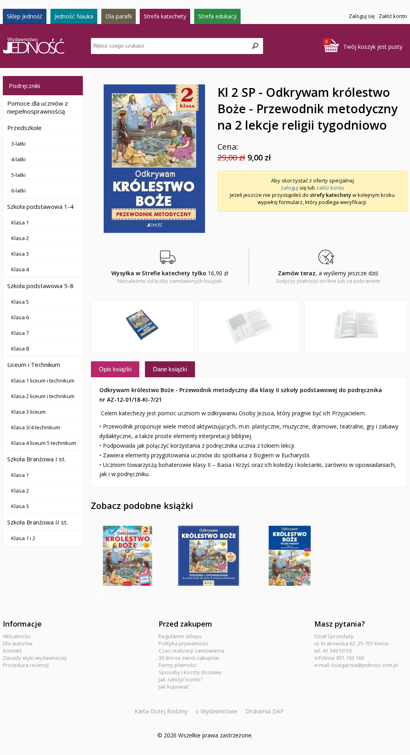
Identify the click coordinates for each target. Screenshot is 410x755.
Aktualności (16, 636)
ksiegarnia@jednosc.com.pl (365, 665)
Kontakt (12, 650)
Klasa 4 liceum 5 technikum (43, 443)
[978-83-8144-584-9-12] (142, 326)
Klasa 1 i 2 (23, 538)
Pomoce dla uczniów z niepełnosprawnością (37, 107)
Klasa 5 (20, 301)
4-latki (18, 159)
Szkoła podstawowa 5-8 (40, 286)
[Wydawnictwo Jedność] (47, 46)
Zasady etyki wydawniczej (34, 657)
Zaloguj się (362, 16)
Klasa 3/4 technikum (35, 427)
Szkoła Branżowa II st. (37, 522)
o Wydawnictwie (216, 711)
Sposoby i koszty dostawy (190, 672)
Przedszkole (24, 128)
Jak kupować (174, 686)
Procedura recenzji (26, 665)
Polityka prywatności (183, 643)
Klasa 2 (20, 238)
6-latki (18, 190)
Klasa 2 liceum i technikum (42, 396)
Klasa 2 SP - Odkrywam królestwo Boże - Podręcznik (127, 556)
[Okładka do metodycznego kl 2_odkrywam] (154, 158)
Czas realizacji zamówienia (191, 650)
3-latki (18, 143)
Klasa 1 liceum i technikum (42, 380)
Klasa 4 (20, 269)
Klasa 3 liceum (28, 411)
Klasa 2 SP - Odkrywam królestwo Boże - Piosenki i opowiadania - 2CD (208, 556)
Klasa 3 (20, 253)
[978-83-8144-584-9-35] (355, 326)
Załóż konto (393, 16)
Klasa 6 (20, 317)
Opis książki (115, 369)
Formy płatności (177, 665)
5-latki (18, 174)
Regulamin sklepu (180, 636)
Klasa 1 (20, 222)
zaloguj (289, 187)
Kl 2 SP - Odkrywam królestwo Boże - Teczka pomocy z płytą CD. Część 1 (290, 556)
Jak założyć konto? (181, 679)
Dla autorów (17, 643)
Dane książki (170, 369)
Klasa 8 (20, 348)
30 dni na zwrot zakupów (189, 657)
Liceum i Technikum (33, 364)
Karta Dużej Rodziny (161, 711)
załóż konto (330, 187)
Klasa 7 (20, 332)
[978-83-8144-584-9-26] (249, 326)
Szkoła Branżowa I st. (36, 459)
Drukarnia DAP (264, 711)
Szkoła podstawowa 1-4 (40, 206)
